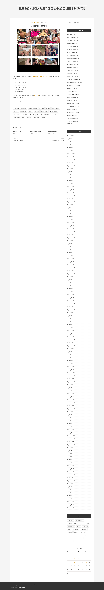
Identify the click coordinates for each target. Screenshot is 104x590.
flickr (41, 108)
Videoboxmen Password (73, 94)
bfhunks (31, 105)
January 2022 (70, 298)
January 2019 (70, 397)
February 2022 (71, 295)
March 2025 (70, 184)
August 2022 (70, 277)
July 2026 (69, 139)
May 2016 (69, 493)
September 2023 (71, 238)
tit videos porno (83, 535)
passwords (53, 111)
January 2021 (70, 334)
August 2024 (70, 205)
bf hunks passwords (20, 105)
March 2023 (70, 256)
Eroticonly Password (72, 49)
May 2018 (69, 421)
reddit (32, 114)
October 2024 (70, 199)
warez (29, 118)
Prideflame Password (72, 97)
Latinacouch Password (72, 70)
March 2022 (70, 292)
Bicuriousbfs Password (58, 140)
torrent (47, 114)
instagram (55, 108)
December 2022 (71, 265)
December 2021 (71, 301)
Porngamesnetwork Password (74, 82)
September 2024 (71, 202)
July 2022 (69, 280)
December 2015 (71, 508)
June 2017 (69, 454)
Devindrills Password (72, 46)
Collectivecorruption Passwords (72, 122)
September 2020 (71, 346)
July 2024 (69, 208)
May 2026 (69, 145)
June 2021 (69, 319)
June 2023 (69, 247)
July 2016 (69, 487)
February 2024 (71, 223)
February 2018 (70, 430)
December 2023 (71, 229)
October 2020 (70, 343)
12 (74, 562)
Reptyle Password (17, 131)
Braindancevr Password (73, 55)
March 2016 (70, 499)
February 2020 (71, 367)
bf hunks (31, 102)
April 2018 (69, 424)
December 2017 (71, 436)
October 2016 (70, 478)
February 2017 (70, 466)
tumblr (55, 114)
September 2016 (71, 481)
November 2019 (71, 376)
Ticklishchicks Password (73, 112)
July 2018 (69, 415)
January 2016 (70, 505)
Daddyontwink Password (73, 106)
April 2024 (70, 217)
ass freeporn (79, 520)
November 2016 (71, 475)
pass (30, 111)
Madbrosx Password (72, 88)
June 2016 (69, 490)
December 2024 (71, 193)
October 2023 (70, 235)
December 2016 (71, 472)
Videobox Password (72, 91)
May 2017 (69, 457)
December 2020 (71, 337)
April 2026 (70, 148)
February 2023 (71, 259)
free (48, 108)
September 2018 (71, 409)
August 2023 (70, 241)
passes (37, 111)
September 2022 (71, 274)
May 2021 (69, 322)
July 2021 (69, 316)
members (23, 111)
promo (25, 114)
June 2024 (69, 211)
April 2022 (70, 289)
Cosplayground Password (73, 79)
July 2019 (69, 388)
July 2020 (69, 352)
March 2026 (70, 151)
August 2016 (70, 484)
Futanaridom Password (73, 58)
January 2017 (70, 469)
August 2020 (70, 349)
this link (36, 95)
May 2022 (69, 286)
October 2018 (70, 406)
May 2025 (69, 178)
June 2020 (69, 355)
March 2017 (70, 463)
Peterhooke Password (72, 43)
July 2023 (69, 244)
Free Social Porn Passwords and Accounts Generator (34, 585)
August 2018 (70, 412)
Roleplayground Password (73, 85)
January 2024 (70, 226)
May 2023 (69, 250)
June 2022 (69, 283)
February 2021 (70, 331)
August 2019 (70, 385)
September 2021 (71, 310)
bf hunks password (43, 102)
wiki (44, 118)
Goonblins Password (72, 61)
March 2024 (70, 220)
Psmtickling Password (72, 109)
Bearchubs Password (72, 100)
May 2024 (69, 214)
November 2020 (71, 340)
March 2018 (70, 427)
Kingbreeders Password (35, 131)
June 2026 (69, 142)
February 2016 (70, 502)
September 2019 (71, 382)
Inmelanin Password (72, 73)
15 (86, 562)
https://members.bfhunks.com (41, 76)
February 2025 (71, 187)
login (16, 111)
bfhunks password (42, 105)
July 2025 (69, 172)
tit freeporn (72, 535)
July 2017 (69, 451)
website (37, 118)
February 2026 (71, 154)
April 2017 (69, 460)
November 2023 (71, 232)
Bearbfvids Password (18, 140)
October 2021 (70, 307)
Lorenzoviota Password (53, 131)
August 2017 (70, 448)
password (44, 111)
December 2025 (71, 157)
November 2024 (71, 196)
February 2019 (70, 394)
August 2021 (70, 313)
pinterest (17, 114)
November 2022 (71, 268)
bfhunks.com (32, 108)
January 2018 (70, 433)
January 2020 (70, 370)
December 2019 (71, 373)
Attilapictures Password (73, 67)
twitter (17, 118)
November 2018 (71, 403)
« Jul (68, 576)
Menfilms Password (72, 115)
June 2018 (69, 418)
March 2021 (70, 328)
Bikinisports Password (72, 76)
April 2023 (70, 253)
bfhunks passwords (20, 108)
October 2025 (70, 163)
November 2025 (71, 160)
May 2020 (69, 358)
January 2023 (70, 262)
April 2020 (70, 361)
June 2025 (69, 175)
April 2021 (69, 325)
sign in (39, 114)
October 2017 (70, 442)
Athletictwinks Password (73, 103)
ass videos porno (73, 523)
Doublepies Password (72, 118)
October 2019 (70, 379)
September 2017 (71, 445)
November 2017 (71, 439)
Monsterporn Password (73, 64)
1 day (15, 102)
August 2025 (70, 169)
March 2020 (70, 364)
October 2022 (70, 271)
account (23, 102)
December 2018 (71, 400)
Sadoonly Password (72, 52)
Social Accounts (34, 22)
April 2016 (69, 496)
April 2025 (70, 181)
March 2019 (70, 391)
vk (23, 118)
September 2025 (71, 166)
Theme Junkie (21, 587)
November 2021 (71, 304)
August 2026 (70, 136)
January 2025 (70, 190)
